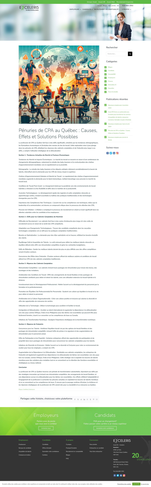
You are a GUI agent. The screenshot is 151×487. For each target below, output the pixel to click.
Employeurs (32, 389)
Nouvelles (111, 88)
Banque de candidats (25, 448)
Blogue (20, 389)
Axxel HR (101, 2)
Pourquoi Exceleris (71, 448)
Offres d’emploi (46, 448)
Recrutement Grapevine (125, 2)
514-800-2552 (127, 6)
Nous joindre (93, 444)
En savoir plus (145, 484)
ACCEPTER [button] (136, 484)
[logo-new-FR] (29, 5)
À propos (68, 444)
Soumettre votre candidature (50, 451)
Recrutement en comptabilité (74, 451)
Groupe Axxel (92, 2)
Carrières (44, 455)
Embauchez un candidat (97, 448)
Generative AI (112, 85)
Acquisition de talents (25, 451)
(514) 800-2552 (119, 471)
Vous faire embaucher (96, 451)
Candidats (25, 389)
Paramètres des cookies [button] (124, 484)
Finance (110, 81)
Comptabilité (112, 74)
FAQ (67, 458)
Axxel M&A (111, 2)
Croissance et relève (24, 455)
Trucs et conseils (113, 92)
